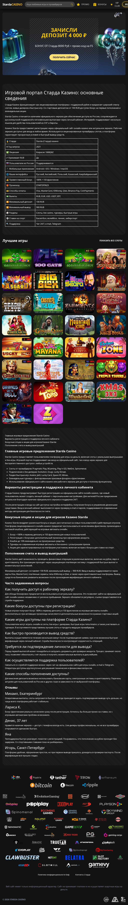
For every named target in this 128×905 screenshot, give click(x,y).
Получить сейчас (64, 57)
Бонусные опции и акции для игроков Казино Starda (30, 442)
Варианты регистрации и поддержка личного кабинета (32, 438)
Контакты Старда (82, 874)
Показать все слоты (111, 240)
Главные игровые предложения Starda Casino (27, 435)
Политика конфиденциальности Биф (53, 874)
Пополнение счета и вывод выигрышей (24, 445)
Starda (12, 4)
